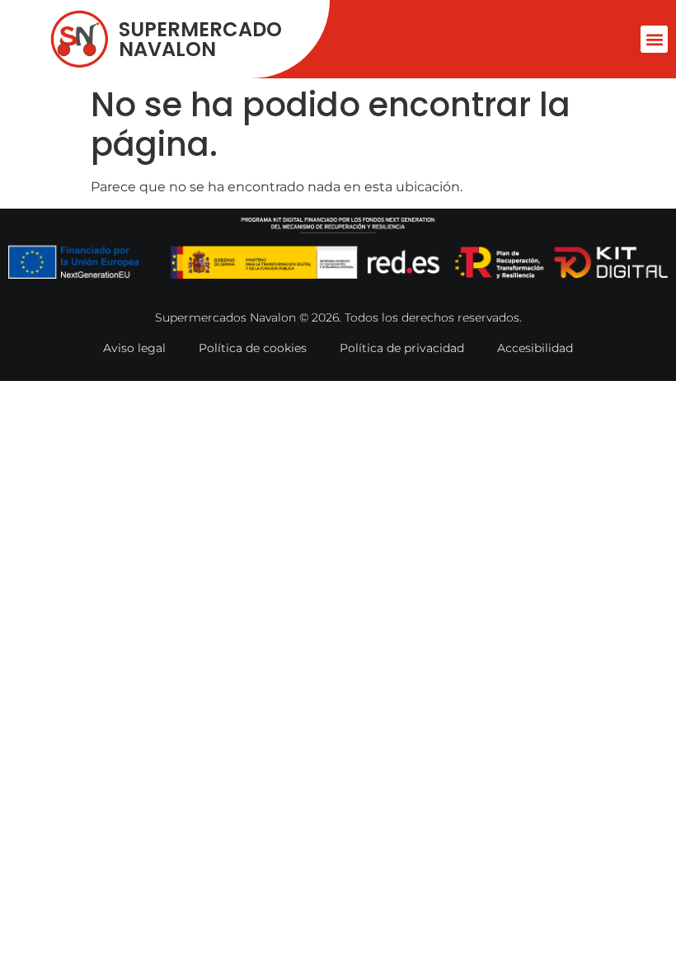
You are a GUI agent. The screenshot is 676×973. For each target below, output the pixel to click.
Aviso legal (134, 348)
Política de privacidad (402, 348)
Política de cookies (253, 348)
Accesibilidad (535, 348)
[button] (654, 39)
